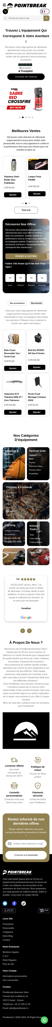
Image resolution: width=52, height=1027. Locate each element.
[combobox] (25, 18)
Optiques (11, 552)
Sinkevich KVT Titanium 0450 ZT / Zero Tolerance (13, 397)
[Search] (5, 18)
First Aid (35, 552)
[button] (19, 117)
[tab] (17, 303)
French (45, 11)
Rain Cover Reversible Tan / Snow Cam (12, 353)
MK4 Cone (33, 177)
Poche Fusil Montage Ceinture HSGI (37, 397)
